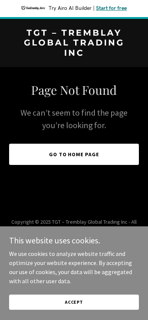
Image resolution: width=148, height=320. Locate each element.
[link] (74, 53)
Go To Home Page (74, 154)
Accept (74, 302)
